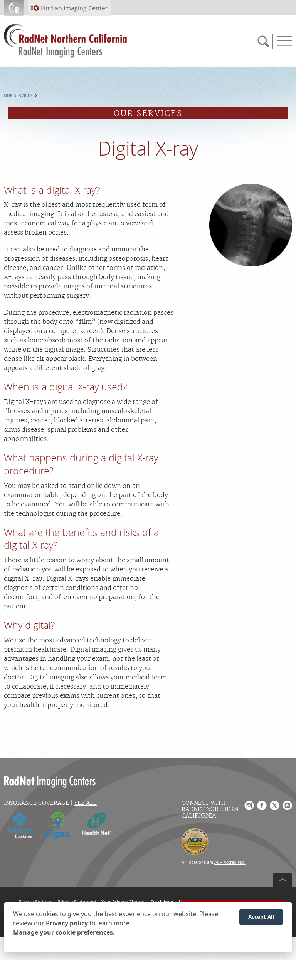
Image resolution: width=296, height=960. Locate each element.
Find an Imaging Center (74, 8)
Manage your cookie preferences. (64, 932)
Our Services (18, 95)
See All (85, 803)
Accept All (261, 916)
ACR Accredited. (230, 862)
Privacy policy (67, 923)
